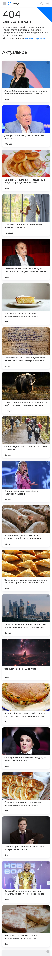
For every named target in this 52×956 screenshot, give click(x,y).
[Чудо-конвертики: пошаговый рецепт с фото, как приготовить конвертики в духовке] (26, 570)
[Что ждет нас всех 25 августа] (26, 659)
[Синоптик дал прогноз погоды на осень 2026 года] (26, 437)
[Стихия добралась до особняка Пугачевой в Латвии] (26, 481)
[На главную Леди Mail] (15, 3)
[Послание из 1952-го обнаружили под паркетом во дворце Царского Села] (26, 348)
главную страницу (35, 38)
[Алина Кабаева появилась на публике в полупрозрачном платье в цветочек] (26, 81)
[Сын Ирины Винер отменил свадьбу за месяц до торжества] (26, 748)
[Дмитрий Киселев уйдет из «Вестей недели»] (26, 126)
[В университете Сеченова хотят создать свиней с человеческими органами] (26, 526)
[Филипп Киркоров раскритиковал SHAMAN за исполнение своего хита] (26, 882)
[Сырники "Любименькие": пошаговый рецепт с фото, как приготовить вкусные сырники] (26, 170)
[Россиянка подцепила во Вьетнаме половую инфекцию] (26, 215)
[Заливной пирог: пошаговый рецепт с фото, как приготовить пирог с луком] (26, 704)
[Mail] (9, 3)
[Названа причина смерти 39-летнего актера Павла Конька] (26, 837)
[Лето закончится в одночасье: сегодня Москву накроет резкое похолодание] (26, 615)
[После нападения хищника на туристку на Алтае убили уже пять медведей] (26, 393)
